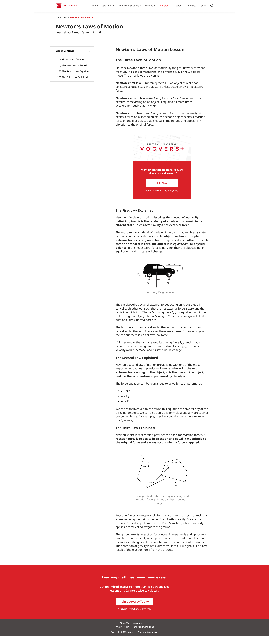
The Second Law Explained (76, 71)
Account (178, 5)
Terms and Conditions (143, 626)
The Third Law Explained (75, 77)
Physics (65, 17)
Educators (137, 622)
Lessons (149, 5)
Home (95, 5)
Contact (192, 5)
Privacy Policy (122, 626)
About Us (124, 622)
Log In (203, 5)
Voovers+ (163, 5)
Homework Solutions (129, 5)
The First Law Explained (74, 65)
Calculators (107, 5)
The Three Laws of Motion (71, 59)
